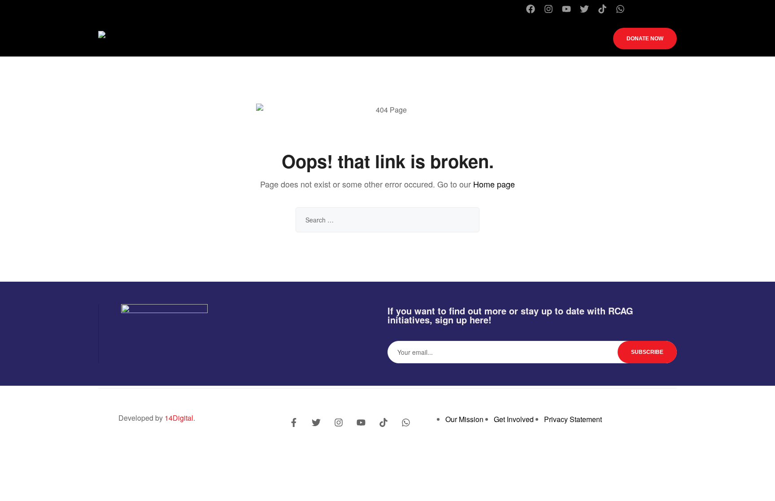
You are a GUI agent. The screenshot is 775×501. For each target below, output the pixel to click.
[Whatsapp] (620, 8)
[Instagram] (548, 8)
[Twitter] (584, 8)
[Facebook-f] (294, 422)
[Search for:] (387, 219)
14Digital (179, 418)
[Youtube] (566, 8)
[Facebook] (530, 8)
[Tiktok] (602, 8)
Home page (494, 184)
